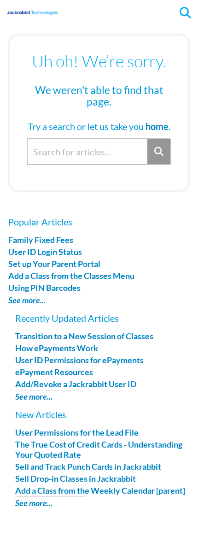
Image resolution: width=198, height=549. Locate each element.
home (157, 126)
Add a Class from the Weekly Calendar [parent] (100, 490)
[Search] (159, 151)
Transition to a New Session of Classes (84, 336)
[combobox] (88, 151)
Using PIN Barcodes (44, 288)
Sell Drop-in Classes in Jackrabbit (75, 478)
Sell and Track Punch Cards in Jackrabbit (88, 466)
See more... (27, 300)
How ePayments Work (56, 348)
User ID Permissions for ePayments (79, 360)
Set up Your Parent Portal (54, 264)
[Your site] (32, 8)
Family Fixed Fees (40, 240)
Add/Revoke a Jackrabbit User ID (75, 384)
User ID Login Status (45, 252)
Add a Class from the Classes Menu (71, 276)
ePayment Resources (54, 372)
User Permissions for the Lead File (77, 432)
